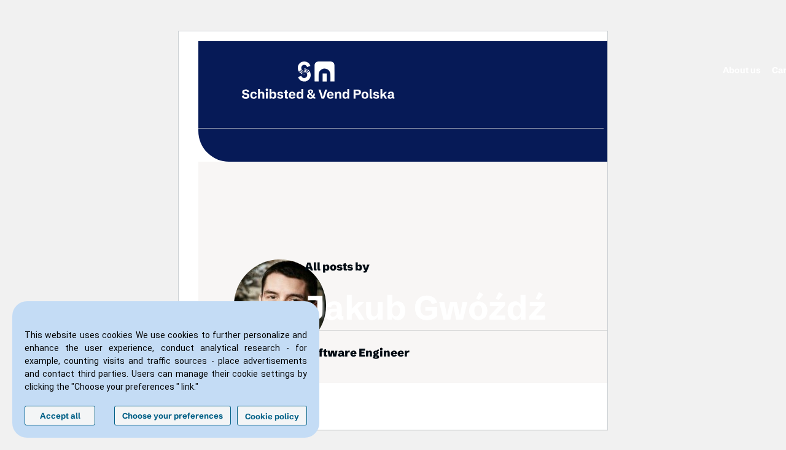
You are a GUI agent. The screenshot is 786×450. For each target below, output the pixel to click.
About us (742, 70)
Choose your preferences (172, 415)
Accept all (60, 415)
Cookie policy (272, 416)
